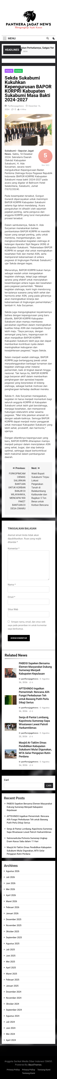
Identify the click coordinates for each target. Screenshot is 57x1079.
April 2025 (11, 967)
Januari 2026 (12, 913)
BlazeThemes (35, 1064)
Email (11, 597)
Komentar (13, 548)
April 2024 (11, 1040)
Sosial (18, 70)
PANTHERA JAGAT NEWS (28, 24)
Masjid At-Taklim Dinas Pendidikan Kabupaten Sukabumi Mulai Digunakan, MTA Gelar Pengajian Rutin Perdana (35, 749)
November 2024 (13, 998)
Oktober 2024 (12, 1004)
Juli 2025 (10, 949)
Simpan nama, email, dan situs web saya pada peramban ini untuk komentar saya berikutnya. (27, 625)
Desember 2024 (13, 991)
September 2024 (14, 1010)
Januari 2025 (12, 986)
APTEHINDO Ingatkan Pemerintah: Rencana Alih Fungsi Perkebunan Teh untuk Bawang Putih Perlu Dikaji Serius (34, 695)
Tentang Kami (43, 1070)
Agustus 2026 (12, 871)
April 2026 (11, 895)
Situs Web (13, 609)
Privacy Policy (13, 1070)
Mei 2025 (10, 961)
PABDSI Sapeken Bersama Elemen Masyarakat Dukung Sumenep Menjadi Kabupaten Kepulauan (29, 807)
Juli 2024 (10, 1022)
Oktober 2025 (12, 931)
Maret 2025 (11, 973)
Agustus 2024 (12, 1016)
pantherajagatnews (16, 105)
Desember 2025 (13, 919)
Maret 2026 (11, 901)
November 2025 (13, 925)
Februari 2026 (12, 907)
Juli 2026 (10, 877)
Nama (12, 584)
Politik (9, 70)
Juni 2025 (10, 955)
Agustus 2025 (12, 943)
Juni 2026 (10, 883)
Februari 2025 (12, 979)
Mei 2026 (10, 889)
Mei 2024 (10, 1034)
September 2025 (14, 937)
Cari (6, 779)
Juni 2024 (10, 1028)
